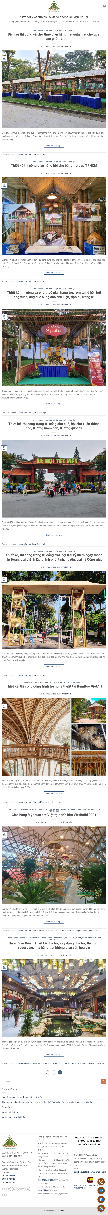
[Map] (101, 1208)
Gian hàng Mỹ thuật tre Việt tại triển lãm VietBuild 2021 (54, 815)
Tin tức (56, 811)
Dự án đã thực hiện (67, 31)
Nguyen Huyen (65, 46)
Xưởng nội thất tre (10, 1112)
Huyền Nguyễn (66, 822)
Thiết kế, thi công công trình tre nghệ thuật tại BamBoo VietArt (54, 686)
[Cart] (104, 6)
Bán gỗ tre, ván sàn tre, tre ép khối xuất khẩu (22, 1097)
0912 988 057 (8, 1175)
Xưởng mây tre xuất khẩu (13, 1117)
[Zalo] (101, 1190)
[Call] (101, 1181)
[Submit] (103, 1081)
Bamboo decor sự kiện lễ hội (45, 31)
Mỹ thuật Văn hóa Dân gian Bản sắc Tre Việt (75, 810)
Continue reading (54, 146)
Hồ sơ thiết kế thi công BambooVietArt (67, 682)
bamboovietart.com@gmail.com (90, 1172)
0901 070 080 (8, 1179)
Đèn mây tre (7, 1107)
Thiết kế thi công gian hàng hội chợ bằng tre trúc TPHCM (54, 166)
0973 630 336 (8, 1182)
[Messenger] (101, 1199)
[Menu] (3, 6)
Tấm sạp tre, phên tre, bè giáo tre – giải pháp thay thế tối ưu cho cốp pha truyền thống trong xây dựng (48, 1102)
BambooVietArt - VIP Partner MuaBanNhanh (86, 1186)
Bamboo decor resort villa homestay (22, 938)
